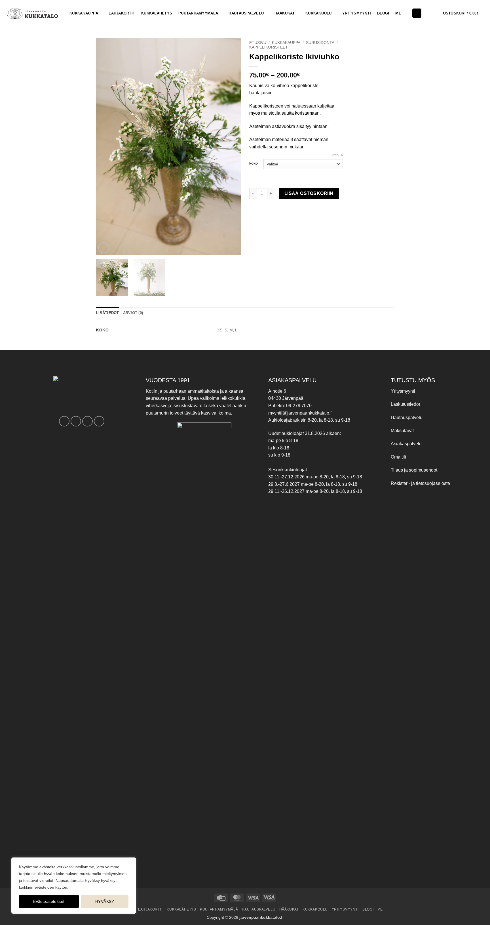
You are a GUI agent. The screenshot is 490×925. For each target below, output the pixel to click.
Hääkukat (284, 13)
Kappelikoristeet (268, 47)
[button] (464, 13)
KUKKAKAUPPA (83, 13)
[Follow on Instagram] (76, 421)
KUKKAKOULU (318, 13)
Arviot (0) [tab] (133, 313)
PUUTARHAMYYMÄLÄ (198, 13)
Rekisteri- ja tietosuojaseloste (420, 483)
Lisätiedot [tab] (107, 313)
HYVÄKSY (104, 901)
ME (398, 13)
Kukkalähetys (156, 13)
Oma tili (398, 457)
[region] (73, 885)
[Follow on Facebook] (64, 421)
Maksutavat (402, 430)
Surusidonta (320, 43)
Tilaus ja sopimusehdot (414, 470)
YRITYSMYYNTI (356, 13)
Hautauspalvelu (246, 13)
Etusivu (257, 43)
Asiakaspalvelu (406, 443)
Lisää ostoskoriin (308, 193)
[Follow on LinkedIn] (99, 421)
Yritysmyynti (403, 391)
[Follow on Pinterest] (87, 421)
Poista (337, 155)
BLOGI (383, 13)
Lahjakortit (122, 13)
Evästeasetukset (48, 901)
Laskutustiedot (405, 404)
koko (253, 163)
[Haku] (416, 13)
